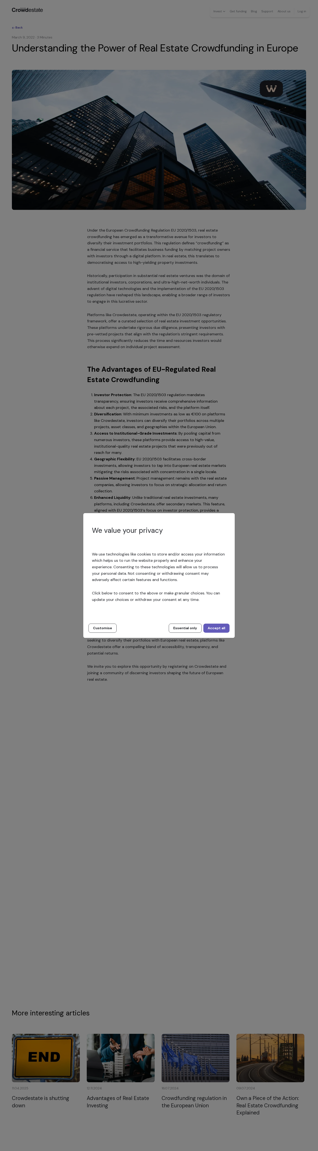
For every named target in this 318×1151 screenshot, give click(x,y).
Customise (102, 628)
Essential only (185, 628)
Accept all (216, 628)
